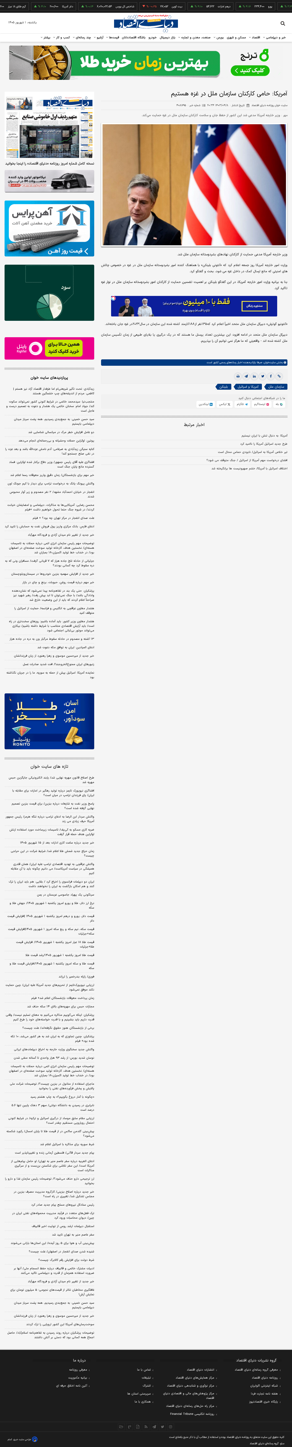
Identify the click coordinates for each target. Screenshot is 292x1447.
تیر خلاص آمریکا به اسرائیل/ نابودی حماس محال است (252, 452)
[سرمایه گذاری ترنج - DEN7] (146, 63)
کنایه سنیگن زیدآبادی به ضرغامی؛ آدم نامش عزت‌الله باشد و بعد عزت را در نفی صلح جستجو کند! (49, 451)
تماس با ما (144, 1370)
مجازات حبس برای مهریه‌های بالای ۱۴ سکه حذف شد (60, 1006)
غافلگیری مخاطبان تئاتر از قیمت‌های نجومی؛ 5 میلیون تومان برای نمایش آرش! (52, 1292)
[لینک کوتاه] (279, 376)
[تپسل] (113, 298)
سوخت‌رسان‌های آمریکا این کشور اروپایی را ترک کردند (60, 1324)
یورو (242, 7)
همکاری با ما (143, 1402)
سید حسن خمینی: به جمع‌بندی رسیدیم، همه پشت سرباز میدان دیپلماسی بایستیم (54, 421)
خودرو (153, 37)
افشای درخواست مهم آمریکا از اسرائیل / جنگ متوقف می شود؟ (246, 460)
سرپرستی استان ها (139, 1394)
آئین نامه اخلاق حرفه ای (71, 1386)
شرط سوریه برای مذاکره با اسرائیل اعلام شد (67, 1144)
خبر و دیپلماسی (275, 37)
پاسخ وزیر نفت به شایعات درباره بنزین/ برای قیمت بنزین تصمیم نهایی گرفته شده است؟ (53, 806)
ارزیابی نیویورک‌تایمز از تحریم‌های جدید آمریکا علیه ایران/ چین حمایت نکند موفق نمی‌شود (49, 987)
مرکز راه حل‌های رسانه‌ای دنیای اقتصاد (190, 1406)
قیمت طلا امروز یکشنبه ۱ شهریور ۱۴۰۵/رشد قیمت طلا (60, 955)
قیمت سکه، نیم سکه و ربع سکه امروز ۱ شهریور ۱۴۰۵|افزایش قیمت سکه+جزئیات (51, 931)
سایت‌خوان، (269, 362)
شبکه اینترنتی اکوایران (264, 1386)
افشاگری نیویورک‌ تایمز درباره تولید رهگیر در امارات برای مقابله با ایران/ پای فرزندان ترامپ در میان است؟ (53, 793)
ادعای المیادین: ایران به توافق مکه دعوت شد (65, 647)
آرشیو (99, 37)
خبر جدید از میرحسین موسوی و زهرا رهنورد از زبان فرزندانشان (54, 656)
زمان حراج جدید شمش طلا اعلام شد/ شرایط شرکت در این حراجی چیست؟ (52, 853)
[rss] (146, 1426)
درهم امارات (196, 7)
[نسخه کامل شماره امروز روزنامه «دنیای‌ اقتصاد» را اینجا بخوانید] (49, 125)
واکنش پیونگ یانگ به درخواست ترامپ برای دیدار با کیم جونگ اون (51, 483)
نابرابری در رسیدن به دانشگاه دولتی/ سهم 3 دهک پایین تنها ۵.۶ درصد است (52, 1107)
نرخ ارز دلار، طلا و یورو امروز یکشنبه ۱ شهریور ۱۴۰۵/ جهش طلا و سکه (52, 905)
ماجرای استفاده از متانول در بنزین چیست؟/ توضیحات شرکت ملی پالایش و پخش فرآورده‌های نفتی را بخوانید (52, 1086)
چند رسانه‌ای (83, 37)
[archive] (121, 1426)
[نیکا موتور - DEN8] (49, 181)
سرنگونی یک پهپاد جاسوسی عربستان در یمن (65, 895)
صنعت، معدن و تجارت (195, 37)
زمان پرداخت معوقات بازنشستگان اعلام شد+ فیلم (62, 998)
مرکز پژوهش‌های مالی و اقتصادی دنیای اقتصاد (188, 1395)
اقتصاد (255, 37)
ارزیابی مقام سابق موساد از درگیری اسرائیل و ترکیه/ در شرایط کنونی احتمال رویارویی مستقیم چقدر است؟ (51, 1120)
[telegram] (246, 376)
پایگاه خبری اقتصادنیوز (263, 1402)
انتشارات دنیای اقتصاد (200, 1370)
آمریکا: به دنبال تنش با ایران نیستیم (264, 436)
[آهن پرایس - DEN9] (49, 229)
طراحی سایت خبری (22, 1439)
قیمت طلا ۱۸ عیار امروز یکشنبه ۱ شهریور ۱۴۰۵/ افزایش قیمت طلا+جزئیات (55, 944)
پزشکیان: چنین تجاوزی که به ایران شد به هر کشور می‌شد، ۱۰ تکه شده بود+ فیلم (52, 1038)
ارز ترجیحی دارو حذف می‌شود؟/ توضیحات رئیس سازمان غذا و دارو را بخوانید (49, 1181)
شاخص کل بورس (97, 7)
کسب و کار (62, 37)
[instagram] (170, 1426)
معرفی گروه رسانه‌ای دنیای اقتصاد (256, 1370)
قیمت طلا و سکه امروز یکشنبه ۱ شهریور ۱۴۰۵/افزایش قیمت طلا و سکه (52, 966)
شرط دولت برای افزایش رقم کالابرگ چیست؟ (66, 1260)
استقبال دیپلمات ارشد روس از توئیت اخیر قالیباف (63, 1226)
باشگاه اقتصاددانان (134, 37)
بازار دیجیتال (167, 37)
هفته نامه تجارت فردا (264, 1394)
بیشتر (46, 37)
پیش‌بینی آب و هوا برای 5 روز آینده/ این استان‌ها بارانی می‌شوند (52, 1243)
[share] (137, 1426)
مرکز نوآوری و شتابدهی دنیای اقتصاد (190, 1386)
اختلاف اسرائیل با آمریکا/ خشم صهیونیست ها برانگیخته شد (249, 468)
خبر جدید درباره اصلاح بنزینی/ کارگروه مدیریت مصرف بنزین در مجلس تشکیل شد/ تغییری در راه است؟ (54, 1194)
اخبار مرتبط (194, 425)
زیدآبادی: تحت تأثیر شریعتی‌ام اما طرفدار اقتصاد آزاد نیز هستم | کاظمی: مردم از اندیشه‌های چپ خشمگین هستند (53, 391)
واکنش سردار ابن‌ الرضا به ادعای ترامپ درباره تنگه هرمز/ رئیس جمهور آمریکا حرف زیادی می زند (49, 819)
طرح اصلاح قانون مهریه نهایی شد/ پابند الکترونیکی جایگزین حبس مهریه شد (51, 780)
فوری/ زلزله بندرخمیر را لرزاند (76, 976)
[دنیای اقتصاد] (146, 23)
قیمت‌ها (113, 37)
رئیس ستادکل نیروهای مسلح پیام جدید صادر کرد (62, 1205)
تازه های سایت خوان (49, 766)
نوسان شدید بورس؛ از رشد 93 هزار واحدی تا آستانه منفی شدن (54, 1058)
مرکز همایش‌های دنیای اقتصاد (195, 1378)
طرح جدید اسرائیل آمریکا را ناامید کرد (263, 444)
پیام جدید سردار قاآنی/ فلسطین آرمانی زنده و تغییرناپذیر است (54, 1153)
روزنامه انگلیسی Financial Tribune (192, 1414)
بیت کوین (149, 7)
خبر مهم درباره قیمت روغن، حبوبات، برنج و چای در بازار (58, 582)
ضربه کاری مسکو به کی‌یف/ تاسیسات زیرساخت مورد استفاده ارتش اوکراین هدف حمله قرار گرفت (51, 832)
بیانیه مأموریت (77, 1378)
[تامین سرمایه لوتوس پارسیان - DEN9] (49, 293)
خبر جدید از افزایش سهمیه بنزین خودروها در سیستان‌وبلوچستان (52, 574)
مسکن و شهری (236, 37)
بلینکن (223, 386)
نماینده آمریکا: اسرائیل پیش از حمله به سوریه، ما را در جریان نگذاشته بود (50, 675)
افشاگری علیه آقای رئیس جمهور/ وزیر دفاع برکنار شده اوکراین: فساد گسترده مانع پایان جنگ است (51, 464)
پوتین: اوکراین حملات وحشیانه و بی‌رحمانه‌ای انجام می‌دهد (56, 441)
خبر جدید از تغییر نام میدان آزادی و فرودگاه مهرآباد (61, 535)
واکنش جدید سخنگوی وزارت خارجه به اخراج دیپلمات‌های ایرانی (54, 1049)
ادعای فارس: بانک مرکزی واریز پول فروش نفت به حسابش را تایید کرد (49, 526)
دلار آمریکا (39, 7)
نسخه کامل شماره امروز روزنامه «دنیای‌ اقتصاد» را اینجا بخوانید (49, 163)
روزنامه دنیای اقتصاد (265, 1378)
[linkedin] (254, 376)
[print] (238, 376)
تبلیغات (146, 1378)
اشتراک (147, 1386)
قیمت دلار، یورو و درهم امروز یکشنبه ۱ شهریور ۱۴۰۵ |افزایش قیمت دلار (50, 918)
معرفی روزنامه (78, 1370)
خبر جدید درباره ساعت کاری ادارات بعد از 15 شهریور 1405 (57, 843)
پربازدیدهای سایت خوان (49, 378)
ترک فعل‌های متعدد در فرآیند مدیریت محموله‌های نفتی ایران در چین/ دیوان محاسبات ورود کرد (53, 1215)
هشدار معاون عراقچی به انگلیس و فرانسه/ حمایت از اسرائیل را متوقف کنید (54, 610)
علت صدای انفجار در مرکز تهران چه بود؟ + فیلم (63, 518)
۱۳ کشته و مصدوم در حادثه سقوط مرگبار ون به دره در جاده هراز (52, 639)
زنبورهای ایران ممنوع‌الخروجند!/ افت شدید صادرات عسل (58, 664)
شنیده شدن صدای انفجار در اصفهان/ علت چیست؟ (61, 1251)
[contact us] (129, 1426)
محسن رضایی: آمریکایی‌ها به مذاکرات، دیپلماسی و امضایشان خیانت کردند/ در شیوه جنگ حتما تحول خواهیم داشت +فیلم (50, 507)
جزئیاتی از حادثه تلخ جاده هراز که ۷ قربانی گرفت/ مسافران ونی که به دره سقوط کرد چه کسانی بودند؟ (49, 563)
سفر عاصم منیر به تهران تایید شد (73, 1235)
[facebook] (270, 376)
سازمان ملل (276, 386)
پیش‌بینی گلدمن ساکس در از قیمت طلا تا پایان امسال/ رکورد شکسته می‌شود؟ (50, 1133)
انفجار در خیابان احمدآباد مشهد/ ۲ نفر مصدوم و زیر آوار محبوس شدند (52, 494)
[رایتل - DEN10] (49, 348)
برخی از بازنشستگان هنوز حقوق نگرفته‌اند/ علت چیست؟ (58, 1028)
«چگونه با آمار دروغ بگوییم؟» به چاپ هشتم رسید (62, 1097)
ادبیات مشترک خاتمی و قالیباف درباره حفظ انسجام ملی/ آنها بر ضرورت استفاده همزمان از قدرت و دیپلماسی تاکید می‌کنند (54, 1270)
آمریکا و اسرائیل (248, 386)
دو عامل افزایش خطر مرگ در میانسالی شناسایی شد (61, 432)
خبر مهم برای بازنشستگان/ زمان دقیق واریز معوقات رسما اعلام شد (52, 475)
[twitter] (262, 376)
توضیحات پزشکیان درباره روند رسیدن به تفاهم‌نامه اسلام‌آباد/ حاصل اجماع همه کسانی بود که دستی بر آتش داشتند (50, 1335)
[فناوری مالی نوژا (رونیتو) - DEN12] (49, 721)
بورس (219, 37)
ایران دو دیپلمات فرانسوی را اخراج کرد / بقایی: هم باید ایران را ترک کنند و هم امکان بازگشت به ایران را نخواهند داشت (51, 884)
